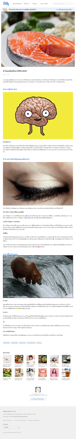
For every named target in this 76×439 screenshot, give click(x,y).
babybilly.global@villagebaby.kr (20, 416)
